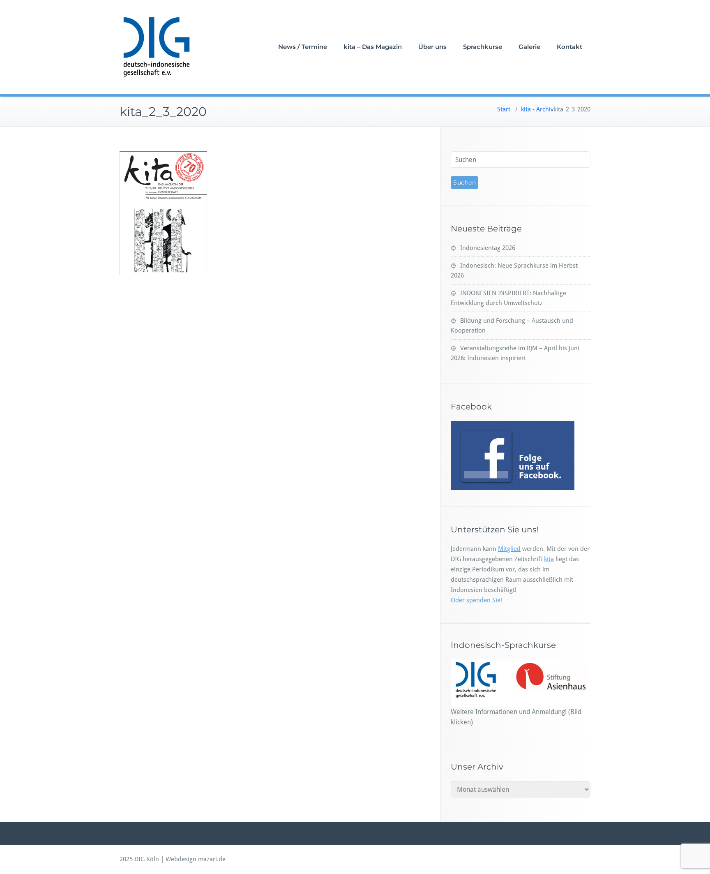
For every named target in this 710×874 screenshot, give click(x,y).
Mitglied (509, 549)
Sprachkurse (482, 47)
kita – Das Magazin (372, 47)
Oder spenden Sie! (476, 600)
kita (549, 559)
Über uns (432, 47)
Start (503, 109)
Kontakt (569, 47)
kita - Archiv (537, 109)
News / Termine (302, 47)
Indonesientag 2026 (487, 248)
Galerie (529, 47)
